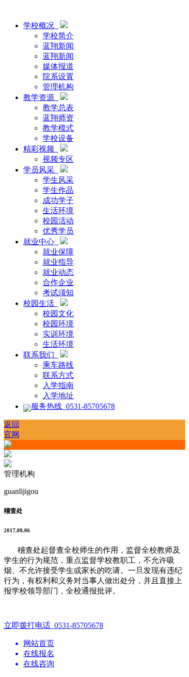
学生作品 (58, 190)
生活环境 (58, 210)
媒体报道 (58, 66)
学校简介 (58, 36)
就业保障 (58, 252)
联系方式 (58, 375)
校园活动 (58, 221)
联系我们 (40, 355)
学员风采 (40, 170)
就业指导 (58, 262)
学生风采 (58, 180)
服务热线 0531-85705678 (73, 406)
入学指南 (58, 385)
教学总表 (58, 107)
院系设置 (58, 76)
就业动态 (58, 272)
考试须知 (58, 292)
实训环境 (58, 334)
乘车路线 (58, 365)
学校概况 (40, 25)
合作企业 (58, 282)
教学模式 (58, 128)
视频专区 (58, 159)
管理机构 (58, 87)
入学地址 (58, 395)
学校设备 (58, 138)
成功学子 (58, 200)
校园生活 (40, 303)
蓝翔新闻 (58, 46)
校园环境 (58, 324)
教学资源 (40, 97)
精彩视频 (40, 149)
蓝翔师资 (58, 118)
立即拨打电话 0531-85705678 (53, 625)
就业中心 (40, 241)
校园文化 (58, 313)
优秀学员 (58, 231)
